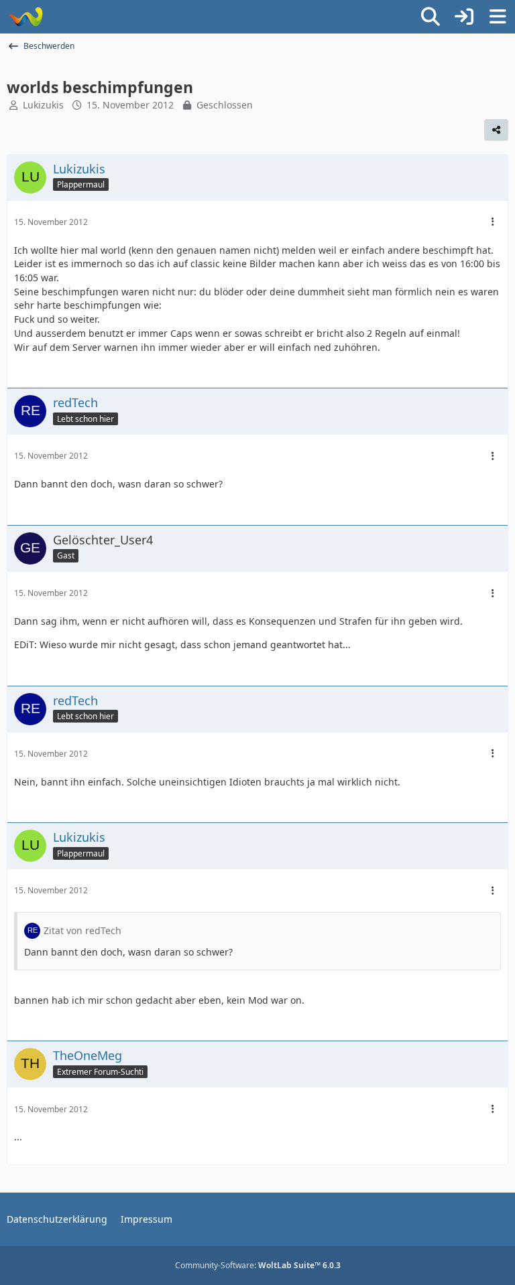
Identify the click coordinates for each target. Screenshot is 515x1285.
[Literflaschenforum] (25, 16)
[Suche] (430, 16)
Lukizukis (43, 104)
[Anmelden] (464, 16)
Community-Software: (258, 1265)
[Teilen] (496, 130)
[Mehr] (493, 222)
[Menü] (497, 16)
